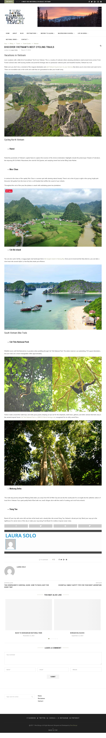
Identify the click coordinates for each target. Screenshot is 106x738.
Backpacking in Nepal (65, 33)
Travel (18, 43)
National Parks (11, 39)
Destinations (31, 33)
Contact (24, 39)
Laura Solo (14, 50)
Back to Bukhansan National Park (28, 633)
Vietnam (36, 43)
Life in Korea (82, 33)
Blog (22, 33)
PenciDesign (73, 725)
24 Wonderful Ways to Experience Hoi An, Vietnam (39, 1)
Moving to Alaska (47, 33)
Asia (5, 43)
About (15, 33)
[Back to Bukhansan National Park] (28, 614)
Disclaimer (41, 698)
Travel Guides (27, 43)
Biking (11, 43)
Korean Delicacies (77, 633)
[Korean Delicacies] (77, 614)
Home (8, 33)
